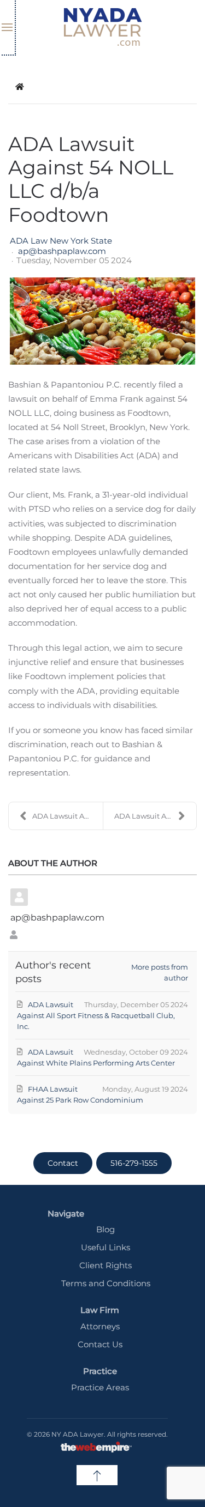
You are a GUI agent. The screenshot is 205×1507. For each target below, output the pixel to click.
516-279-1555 (133, 1163)
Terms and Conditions (105, 1283)
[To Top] (97, 1475)
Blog (105, 1229)
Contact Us (100, 1344)
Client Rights (105, 1265)
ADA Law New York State (61, 240)
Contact (63, 1163)
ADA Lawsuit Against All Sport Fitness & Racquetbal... (67, 816)
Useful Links (105, 1247)
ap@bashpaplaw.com (62, 251)
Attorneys (100, 1326)
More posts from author (159, 972)
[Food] (102, 321)
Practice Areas (100, 1387)
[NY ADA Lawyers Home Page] (103, 27)
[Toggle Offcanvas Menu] (7, 27)
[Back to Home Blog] (19, 86)
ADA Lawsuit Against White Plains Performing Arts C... (155, 816)
